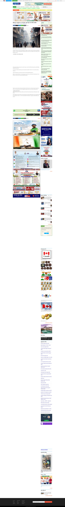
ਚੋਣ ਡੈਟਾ (29, 0)
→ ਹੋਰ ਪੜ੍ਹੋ (51, 171)
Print (27, 25)
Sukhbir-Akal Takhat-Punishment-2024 (46, 359)
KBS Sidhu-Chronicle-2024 (45, 402)
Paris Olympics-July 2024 (45, 384)
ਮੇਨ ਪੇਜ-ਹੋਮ (14, 498)
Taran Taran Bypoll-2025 (44, 346)
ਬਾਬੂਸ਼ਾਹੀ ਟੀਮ (21, 0)
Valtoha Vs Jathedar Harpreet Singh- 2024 (45, 367)
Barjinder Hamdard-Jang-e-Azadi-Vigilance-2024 (46, 399)
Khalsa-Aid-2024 (43, 382)
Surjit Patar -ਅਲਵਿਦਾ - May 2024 (46, 400)
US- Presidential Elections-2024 (46, 361)
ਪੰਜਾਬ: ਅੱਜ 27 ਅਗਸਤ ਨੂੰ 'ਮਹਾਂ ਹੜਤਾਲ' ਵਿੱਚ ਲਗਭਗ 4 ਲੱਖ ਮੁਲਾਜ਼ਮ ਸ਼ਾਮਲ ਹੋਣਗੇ (46, 45)
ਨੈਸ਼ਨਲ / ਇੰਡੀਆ (23, 498)
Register (61, 0)
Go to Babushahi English (8, 0)
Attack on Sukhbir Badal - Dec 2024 (46, 357)
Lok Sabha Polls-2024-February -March (46, 406)
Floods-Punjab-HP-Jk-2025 (45, 343)
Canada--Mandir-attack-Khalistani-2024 (46, 364)
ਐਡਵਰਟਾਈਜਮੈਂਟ (26, 0)
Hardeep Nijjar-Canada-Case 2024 (46, 390)
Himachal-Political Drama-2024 (46, 410)
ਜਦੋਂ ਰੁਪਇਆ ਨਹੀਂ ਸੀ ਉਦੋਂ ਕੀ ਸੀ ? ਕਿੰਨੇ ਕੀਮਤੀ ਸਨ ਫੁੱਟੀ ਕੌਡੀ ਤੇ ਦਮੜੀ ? (46, 270)
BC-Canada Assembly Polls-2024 (46, 368)
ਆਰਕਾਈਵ (24, 0)
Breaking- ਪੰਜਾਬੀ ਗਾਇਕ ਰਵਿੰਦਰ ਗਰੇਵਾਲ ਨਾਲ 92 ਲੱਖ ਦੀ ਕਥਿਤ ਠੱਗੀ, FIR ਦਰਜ (46, 35)
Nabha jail (42, 378)
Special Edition (44, 449)
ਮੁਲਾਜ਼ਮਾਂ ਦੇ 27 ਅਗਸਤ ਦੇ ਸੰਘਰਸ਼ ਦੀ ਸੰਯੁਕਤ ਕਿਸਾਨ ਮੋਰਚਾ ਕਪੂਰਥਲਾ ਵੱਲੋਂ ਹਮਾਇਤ (46, 57)
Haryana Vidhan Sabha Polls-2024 (46, 376)
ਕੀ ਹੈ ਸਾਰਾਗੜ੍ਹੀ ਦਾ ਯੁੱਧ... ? (44, 290)
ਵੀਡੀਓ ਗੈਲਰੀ (23, 501)
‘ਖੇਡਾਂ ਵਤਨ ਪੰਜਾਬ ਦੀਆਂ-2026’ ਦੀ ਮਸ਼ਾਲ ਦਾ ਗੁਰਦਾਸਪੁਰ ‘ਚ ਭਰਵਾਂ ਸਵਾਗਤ (45, 69)
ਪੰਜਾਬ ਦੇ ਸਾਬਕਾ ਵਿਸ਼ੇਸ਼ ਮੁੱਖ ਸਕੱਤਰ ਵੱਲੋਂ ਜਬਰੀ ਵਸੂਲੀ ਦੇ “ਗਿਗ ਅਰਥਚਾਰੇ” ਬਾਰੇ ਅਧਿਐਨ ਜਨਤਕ (43, 10)
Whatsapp (22, 25)
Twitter (17, 25)
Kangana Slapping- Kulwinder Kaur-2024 (46, 396)
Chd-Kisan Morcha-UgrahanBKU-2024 (46, 374)
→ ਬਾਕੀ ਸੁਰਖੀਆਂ (50, 74)
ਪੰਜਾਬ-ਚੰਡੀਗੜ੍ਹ (23, 499)
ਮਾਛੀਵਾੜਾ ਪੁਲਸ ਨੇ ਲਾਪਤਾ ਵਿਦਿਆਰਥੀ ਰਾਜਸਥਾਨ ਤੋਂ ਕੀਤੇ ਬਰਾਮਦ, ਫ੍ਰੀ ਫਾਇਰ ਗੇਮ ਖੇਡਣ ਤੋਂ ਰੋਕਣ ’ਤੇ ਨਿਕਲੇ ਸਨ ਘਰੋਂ (46, 48)
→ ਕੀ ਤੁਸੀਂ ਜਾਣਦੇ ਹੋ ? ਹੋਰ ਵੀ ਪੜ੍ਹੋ (48, 322)
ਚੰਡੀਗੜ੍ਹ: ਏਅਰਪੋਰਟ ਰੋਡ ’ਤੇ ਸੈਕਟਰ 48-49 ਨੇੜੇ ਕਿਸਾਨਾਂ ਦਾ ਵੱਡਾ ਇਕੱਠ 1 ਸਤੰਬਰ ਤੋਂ (46, 54)
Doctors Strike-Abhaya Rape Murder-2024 (45, 380)
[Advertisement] (26, 60)
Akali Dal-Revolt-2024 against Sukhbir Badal (45, 388)
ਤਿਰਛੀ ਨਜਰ (20, 8)
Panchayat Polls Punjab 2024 (45, 372)
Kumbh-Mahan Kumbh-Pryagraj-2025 (46, 353)
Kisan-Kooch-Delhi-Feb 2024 (45, 412)
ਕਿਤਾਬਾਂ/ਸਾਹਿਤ (33, 8)
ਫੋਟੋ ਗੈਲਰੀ (18, 501)
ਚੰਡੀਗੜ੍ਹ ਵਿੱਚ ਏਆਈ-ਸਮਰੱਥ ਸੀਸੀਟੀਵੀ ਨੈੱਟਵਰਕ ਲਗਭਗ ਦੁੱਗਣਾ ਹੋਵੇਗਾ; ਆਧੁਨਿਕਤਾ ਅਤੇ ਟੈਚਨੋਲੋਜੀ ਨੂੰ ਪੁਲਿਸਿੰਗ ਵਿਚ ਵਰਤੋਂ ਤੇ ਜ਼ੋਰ (46, 72)
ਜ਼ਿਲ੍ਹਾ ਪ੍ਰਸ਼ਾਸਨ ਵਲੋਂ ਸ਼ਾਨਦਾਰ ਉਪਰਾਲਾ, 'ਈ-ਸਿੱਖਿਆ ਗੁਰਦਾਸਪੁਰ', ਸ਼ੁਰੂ (46, 59)
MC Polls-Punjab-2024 (44, 355)
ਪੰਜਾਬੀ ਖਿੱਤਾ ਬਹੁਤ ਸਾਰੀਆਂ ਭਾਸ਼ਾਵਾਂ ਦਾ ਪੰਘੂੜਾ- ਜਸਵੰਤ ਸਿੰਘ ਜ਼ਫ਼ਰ (46, 62)
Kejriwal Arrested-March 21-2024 (46, 408)
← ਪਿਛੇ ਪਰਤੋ (38, 25)
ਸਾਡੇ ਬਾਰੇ (18, 0)
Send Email (24, 25)
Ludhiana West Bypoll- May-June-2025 (46, 349)
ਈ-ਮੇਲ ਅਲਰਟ (15, 8)
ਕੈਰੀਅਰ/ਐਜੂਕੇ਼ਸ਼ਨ (24, 8)
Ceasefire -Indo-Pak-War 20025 (46, 351)
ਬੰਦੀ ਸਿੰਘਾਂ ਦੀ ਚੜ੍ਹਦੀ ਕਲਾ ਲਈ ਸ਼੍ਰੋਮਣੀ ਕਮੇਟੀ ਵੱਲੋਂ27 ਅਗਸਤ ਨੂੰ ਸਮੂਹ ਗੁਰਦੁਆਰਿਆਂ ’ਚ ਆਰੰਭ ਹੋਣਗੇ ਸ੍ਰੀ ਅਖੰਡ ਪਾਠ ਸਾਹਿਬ (46, 51)
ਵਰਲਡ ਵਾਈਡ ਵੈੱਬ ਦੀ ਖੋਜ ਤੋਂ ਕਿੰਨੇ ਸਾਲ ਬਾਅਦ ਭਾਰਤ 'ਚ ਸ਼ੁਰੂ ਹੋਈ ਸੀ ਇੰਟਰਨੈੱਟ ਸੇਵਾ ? (46, 301)
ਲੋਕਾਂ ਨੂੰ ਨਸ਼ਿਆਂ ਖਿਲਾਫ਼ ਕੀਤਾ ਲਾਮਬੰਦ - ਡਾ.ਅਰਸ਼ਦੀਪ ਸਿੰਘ (46, 67)
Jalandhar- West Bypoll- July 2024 (46, 392)
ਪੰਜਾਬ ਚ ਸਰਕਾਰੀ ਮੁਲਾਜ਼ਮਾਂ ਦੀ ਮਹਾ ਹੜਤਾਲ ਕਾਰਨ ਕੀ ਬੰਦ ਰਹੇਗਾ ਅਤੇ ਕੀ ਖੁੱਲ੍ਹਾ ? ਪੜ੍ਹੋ (46, 43)
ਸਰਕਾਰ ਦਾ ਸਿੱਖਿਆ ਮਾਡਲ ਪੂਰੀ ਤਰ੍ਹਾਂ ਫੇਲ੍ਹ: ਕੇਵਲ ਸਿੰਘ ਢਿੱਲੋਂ (46, 64)
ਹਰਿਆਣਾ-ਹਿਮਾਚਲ (23, 500)
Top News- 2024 (43, 370)
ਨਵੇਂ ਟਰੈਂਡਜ (38, 8)
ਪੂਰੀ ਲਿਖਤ (46, 420)
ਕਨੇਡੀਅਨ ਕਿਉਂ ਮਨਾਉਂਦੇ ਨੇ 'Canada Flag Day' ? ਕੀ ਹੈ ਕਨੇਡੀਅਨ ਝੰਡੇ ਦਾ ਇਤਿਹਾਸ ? (46, 259)
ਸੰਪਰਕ (31, 0)
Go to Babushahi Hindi (15, 0)
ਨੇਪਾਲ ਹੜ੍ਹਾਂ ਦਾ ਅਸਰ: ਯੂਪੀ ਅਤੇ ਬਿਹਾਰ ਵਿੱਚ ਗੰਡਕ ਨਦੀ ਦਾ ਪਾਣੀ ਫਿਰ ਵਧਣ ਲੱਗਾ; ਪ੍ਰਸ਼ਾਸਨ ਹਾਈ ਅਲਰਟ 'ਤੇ (46, 38)
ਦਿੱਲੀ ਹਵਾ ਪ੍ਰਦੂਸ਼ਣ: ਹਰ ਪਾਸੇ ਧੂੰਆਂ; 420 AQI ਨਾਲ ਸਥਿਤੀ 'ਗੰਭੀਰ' (25, 22)
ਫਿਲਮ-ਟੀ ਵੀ (29, 8)
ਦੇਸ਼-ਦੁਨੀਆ (18, 500)
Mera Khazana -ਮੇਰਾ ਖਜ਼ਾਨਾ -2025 (46, 345)
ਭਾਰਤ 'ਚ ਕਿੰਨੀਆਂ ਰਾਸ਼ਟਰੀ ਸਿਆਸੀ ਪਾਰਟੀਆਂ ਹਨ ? (46, 280)
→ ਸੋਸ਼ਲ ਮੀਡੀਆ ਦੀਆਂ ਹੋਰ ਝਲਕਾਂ (48, 493)
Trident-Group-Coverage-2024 (45, 393)
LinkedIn (19, 25)
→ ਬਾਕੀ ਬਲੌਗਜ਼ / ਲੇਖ (49, 224)
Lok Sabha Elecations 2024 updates (46, 404)
